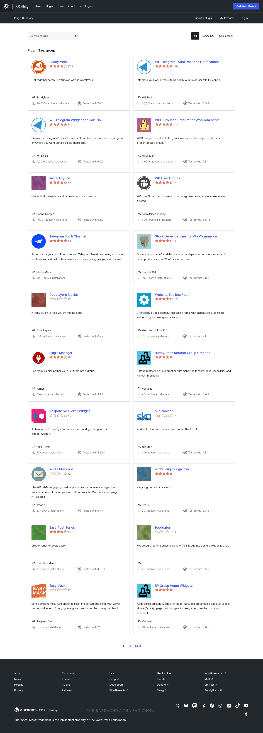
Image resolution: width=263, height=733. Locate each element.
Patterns (67, 690)
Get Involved (164, 673)
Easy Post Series (62, 527)
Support (114, 679)
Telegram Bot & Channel (67, 236)
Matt (209, 679)
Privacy (18, 690)
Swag (162, 690)
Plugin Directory (23, 18)
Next (138, 645)
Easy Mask (57, 586)
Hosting (18, 684)
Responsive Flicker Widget (69, 411)
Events (161, 679)
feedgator (162, 527)
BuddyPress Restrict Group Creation (182, 353)
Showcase (68, 673)
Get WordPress (246, 6)
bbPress (211, 684)
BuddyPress (58, 62)
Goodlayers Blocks (63, 295)
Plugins (66, 684)
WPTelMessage (61, 469)
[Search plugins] (76, 36)
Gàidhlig (53, 710)
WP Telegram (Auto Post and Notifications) (188, 62)
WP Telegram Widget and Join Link (76, 120)
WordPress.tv (118, 690)
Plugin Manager (60, 353)
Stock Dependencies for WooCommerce (186, 236)
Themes (67, 679)
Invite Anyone (59, 178)
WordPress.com (215, 673)
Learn (112, 673)
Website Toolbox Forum (173, 295)
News (17, 679)
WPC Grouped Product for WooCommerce (187, 120)
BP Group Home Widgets (174, 586)
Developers (116, 684)
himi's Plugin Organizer (172, 469)
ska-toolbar (164, 411)
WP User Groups (167, 178)
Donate (163, 684)
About (17, 673)
